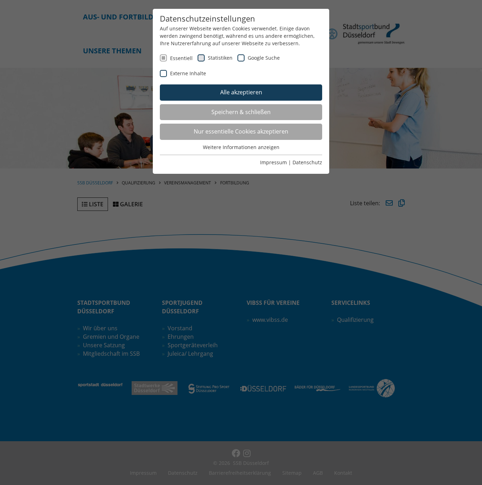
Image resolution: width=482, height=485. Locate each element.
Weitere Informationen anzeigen (241, 147)
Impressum (273, 162)
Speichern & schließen (241, 112)
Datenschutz (307, 162)
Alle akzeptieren (241, 92)
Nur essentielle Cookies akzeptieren (241, 131)
